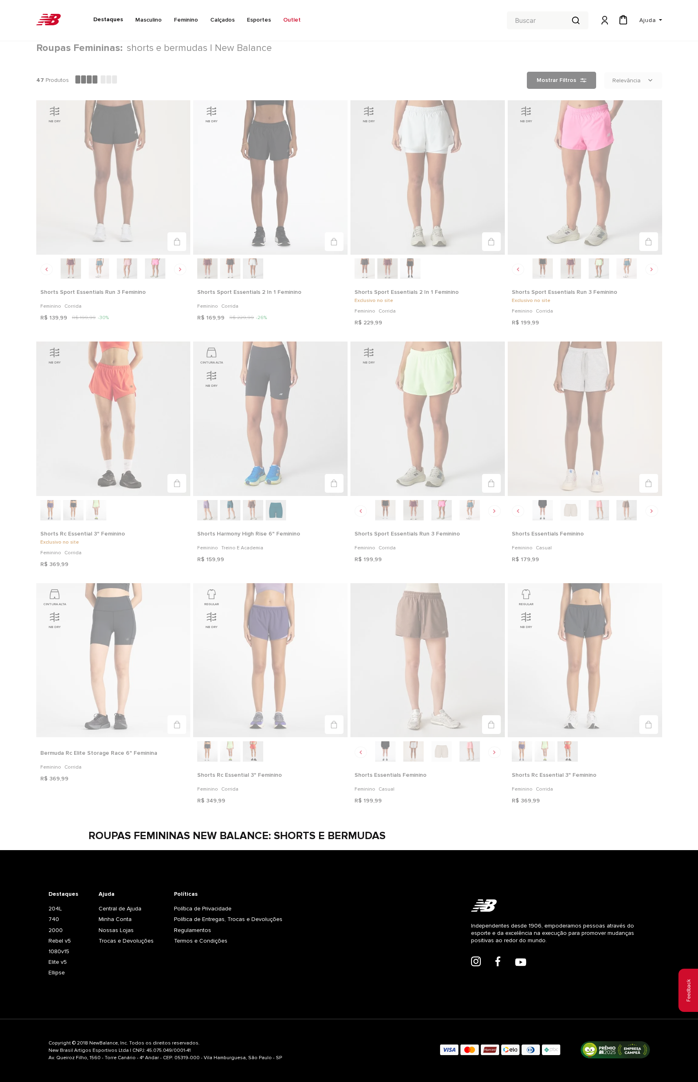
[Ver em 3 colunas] (109, 80)
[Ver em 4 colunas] (86, 80)
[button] (176, 241)
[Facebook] (498, 962)
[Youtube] (520, 963)
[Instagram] (476, 962)
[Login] (604, 20)
